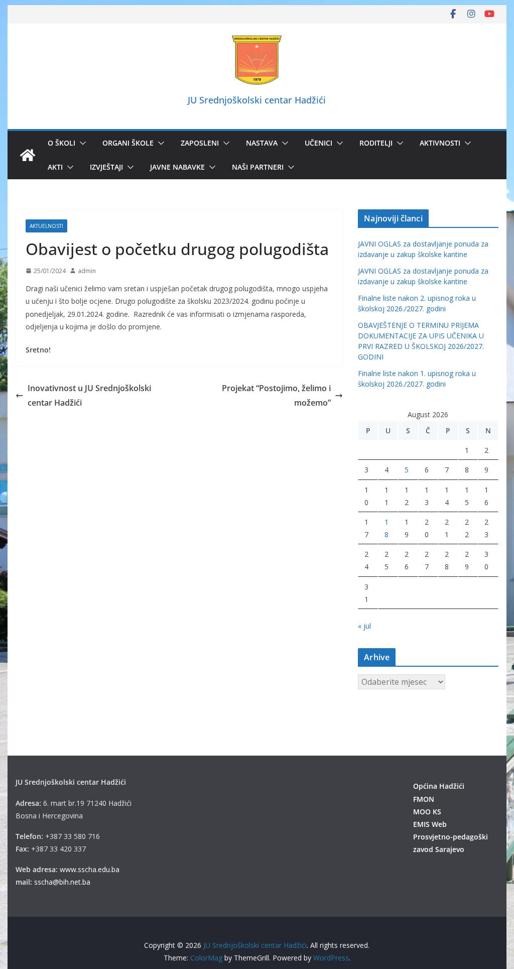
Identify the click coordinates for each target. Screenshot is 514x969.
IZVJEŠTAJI (106, 167)
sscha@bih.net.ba (62, 882)
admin (87, 271)
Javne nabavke (177, 167)
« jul (364, 626)
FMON (423, 799)
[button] (80, 143)
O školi (61, 143)
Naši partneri (258, 167)
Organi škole (128, 143)
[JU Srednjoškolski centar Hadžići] (28, 155)
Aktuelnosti (46, 225)
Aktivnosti (440, 143)
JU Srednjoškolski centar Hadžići (257, 100)
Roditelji (376, 143)
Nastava (262, 143)
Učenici (318, 143)
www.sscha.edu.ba (89, 869)
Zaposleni (200, 143)
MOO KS (427, 811)
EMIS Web (430, 824)
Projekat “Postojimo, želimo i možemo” (276, 395)
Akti (55, 167)
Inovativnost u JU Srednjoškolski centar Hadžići (89, 395)
